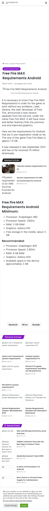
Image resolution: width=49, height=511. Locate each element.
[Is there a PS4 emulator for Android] (8, 470)
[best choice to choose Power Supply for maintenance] (8, 480)
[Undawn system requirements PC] (36, 348)
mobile (37, 324)
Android (13, 324)
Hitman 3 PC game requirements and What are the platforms (35, 368)
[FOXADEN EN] (12, 3)
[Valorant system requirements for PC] (8, 168)
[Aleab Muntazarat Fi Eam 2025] (8, 459)
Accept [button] (24, 505)
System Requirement (18, 64)
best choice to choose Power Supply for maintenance (29, 478)
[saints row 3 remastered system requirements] (13, 348)
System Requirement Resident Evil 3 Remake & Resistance (36, 410)
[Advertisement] (24, 32)
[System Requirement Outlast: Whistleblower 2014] (13, 400)
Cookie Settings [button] (11, 505)
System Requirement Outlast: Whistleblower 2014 (12, 410)
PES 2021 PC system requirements (10, 386)
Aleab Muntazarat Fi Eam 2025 (30, 456)
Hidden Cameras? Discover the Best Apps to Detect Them (30, 442)
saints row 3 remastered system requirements (12, 357)
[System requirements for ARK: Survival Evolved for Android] (8, 185)
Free (25, 324)
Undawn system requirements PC (32, 357)
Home (6, 64)
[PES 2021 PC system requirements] (13, 374)
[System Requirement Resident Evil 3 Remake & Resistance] (36, 400)
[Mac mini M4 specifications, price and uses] (8, 434)
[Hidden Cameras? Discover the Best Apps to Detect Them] (8, 446)
